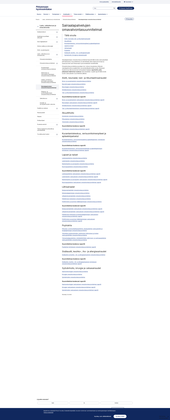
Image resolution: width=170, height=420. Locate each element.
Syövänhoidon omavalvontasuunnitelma (73, 277)
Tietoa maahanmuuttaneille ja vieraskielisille (45, 129)
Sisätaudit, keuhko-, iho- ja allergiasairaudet (77, 52)
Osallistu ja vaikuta (42, 108)
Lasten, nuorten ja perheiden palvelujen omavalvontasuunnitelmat (48, 81)
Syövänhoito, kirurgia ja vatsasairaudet (75, 55)
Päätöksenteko (89, 14)
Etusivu (39, 14)
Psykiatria (67, 50)
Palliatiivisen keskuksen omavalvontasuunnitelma (76, 199)
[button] (52, 403)
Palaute (39, 116)
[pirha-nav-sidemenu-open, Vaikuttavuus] (57, 99)
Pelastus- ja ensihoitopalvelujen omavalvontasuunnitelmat (48, 93)
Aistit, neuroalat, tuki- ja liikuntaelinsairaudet (77, 38)
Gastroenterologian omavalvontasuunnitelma (75, 271)
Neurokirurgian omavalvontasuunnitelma (73, 84)
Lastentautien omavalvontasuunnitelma (73, 161)
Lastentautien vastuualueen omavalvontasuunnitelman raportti (80, 176)
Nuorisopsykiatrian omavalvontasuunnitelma (75, 166)
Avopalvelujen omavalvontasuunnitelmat (48, 68)
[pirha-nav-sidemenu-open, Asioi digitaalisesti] (57, 42)
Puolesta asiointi (41, 124)
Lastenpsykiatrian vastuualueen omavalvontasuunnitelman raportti (81, 174)
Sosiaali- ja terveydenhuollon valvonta (47, 103)
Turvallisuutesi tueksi (43, 134)
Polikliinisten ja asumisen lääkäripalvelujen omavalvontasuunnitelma (82, 201)
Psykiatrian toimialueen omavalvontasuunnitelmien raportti (79, 247)
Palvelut (45, 14)
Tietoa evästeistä (48, 412)
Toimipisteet (56, 14)
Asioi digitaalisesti (42, 41)
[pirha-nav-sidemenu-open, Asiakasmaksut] (57, 32)
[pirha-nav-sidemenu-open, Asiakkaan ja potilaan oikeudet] (57, 37)
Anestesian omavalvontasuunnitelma (72, 116)
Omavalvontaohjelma (46, 59)
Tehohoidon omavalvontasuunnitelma (73, 122)
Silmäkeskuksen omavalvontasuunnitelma (74, 89)
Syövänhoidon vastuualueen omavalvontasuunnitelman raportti (80, 290)
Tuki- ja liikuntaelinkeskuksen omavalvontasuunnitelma (78, 92)
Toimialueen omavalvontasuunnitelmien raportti (76, 129)
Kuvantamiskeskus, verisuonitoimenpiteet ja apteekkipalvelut (82, 43)
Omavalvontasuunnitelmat (69, 19)
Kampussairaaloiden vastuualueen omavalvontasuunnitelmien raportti (82, 209)
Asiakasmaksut (41, 32)
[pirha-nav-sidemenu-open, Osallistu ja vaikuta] (57, 108)
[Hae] (114, 8)
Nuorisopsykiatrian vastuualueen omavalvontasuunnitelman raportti (81, 182)
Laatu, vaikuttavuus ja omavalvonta (51, 19)
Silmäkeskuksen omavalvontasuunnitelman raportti (76, 105)
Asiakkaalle (66, 14)
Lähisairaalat (68, 48)
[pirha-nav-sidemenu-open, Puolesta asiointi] (57, 125)
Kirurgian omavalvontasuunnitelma (72, 274)
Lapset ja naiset (68, 45)
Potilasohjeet (41, 120)
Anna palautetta (104, 2)
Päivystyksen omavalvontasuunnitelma (73, 119)
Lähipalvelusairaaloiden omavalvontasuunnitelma (76, 196)
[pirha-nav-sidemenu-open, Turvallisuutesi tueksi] (57, 134)
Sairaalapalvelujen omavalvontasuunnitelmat (48, 87)
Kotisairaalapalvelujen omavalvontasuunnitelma (75, 193)
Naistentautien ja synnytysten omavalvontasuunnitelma (78, 164)
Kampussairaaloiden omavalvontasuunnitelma (75, 190)
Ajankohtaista (102, 14)
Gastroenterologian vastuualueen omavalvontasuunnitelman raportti (81, 284)
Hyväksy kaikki (120, 416)
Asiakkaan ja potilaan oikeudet (43, 37)
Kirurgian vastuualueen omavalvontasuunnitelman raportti (78, 287)
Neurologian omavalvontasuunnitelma (73, 87)
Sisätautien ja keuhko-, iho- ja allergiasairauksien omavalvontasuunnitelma (83, 255)
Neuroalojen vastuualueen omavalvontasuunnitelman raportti (79, 102)
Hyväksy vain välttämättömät (102, 416)
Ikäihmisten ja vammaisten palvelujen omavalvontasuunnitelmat (48, 74)
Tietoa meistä (78, 14)
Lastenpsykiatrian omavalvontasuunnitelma (74, 158)
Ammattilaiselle (116, 2)
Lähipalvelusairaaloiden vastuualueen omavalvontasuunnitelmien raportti (83, 211)
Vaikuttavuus (43, 98)
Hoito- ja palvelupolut (43, 50)
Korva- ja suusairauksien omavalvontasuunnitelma (76, 81)
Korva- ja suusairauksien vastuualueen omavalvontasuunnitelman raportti (83, 100)
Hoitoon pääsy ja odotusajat (45, 46)
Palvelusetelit (41, 112)
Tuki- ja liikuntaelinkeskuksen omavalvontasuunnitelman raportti (80, 108)
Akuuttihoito (67, 41)
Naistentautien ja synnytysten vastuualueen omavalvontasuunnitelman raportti (84, 179)
